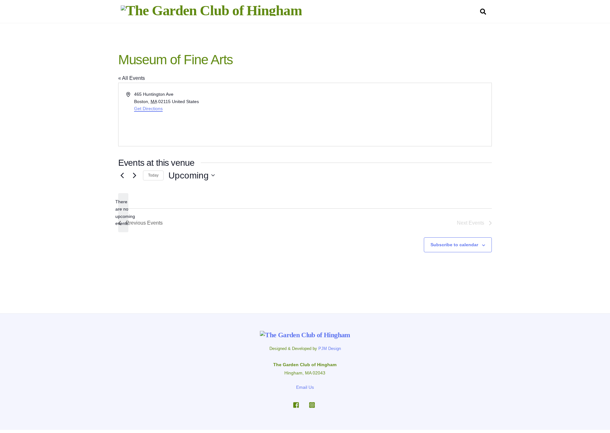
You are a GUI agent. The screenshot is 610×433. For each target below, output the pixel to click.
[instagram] (312, 404)
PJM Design (329, 348)
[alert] (123, 212)
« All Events (131, 78)
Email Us (305, 387)
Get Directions (148, 108)
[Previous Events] (122, 175)
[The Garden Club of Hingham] (211, 10)
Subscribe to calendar (454, 244)
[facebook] (296, 404)
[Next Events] (134, 175)
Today (153, 175)
